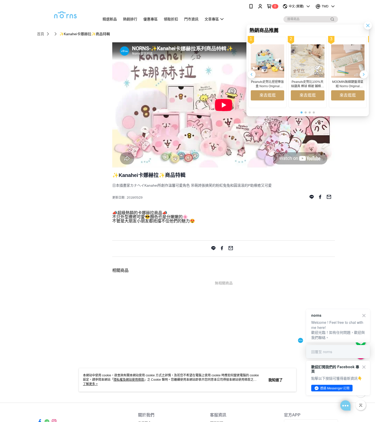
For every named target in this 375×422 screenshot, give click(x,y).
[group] (267, 72)
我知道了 (275, 380)
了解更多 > (90, 384)
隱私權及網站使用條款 (129, 379)
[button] (364, 74)
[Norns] (65, 13)
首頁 (40, 34)
